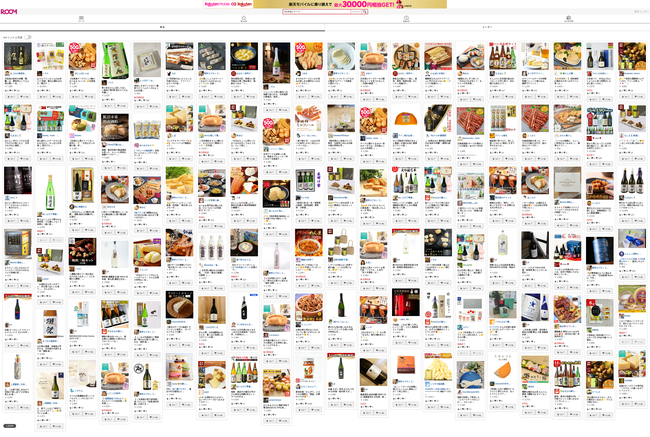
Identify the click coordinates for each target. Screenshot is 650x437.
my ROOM (569, 19)
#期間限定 (109, 398)
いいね (25, 96)
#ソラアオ (494, 327)
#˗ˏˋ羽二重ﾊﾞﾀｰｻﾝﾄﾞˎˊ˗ (179, 389)
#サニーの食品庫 (144, 150)
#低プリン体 (139, 212)
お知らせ (406, 19)
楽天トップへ (641, 11)
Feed (81, 19)
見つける (243, 19)
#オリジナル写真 (629, 259)
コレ (12, 96)
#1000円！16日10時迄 (435, 389)
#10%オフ (119, 398)
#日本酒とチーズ (243, 267)
